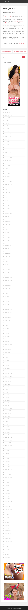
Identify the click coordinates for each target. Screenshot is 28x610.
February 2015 (8, 272)
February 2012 (8, 368)
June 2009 (7, 453)
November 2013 (8, 312)
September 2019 (8, 139)
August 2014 (7, 288)
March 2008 (7, 493)
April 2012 (7, 363)
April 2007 (7, 522)
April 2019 (7, 144)
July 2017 (7, 195)
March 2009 (7, 461)
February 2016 (8, 240)
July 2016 (7, 227)
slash (14, 12)
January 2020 (8, 136)
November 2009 (8, 440)
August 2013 (7, 320)
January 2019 (8, 152)
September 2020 (8, 115)
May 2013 (7, 328)
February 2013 (8, 336)
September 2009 (8, 445)
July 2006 (7, 546)
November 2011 (8, 376)
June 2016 (7, 229)
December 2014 (8, 277)
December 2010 (8, 405)
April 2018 (7, 171)
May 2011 (7, 392)
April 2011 (7, 394)
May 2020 (7, 125)
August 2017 (7, 192)
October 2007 (8, 506)
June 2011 (7, 389)
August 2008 (7, 480)
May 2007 (7, 520)
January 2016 (8, 243)
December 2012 (8, 341)
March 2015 (7, 269)
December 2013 (8, 309)
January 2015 (8, 275)
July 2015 (7, 259)
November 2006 (8, 536)
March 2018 (7, 173)
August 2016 (7, 224)
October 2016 (8, 219)
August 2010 (7, 416)
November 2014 (8, 280)
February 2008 (8, 496)
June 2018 (7, 168)
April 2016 (7, 235)
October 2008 (8, 474)
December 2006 (8, 533)
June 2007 (7, 517)
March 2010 (7, 429)
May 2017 (7, 200)
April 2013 (7, 331)
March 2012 (7, 365)
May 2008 (7, 488)
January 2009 (8, 466)
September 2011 (8, 381)
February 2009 (8, 464)
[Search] (23, 57)
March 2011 (7, 397)
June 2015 (7, 261)
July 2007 (7, 514)
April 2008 (7, 490)
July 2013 (7, 323)
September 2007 (8, 509)
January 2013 (8, 339)
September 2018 (8, 163)
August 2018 (7, 165)
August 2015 (7, 256)
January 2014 (8, 307)
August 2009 (7, 448)
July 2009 (7, 450)
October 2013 (8, 315)
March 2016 (7, 237)
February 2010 (8, 432)
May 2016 (7, 232)
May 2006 (7, 552)
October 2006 (8, 538)
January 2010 (8, 434)
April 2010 (7, 426)
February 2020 (8, 133)
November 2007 (8, 504)
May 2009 (7, 456)
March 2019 (7, 147)
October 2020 (8, 112)
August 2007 (7, 512)
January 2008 (8, 498)
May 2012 (7, 360)
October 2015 (8, 251)
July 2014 (7, 291)
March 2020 (7, 131)
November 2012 (8, 344)
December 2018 (8, 155)
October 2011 (8, 378)
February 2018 (8, 176)
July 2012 (7, 355)
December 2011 (8, 373)
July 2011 (7, 386)
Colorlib (11, 608)
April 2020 (7, 128)
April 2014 (7, 299)
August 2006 (7, 544)
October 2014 (8, 283)
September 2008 (8, 477)
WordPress (20, 608)
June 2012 (7, 357)
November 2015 (8, 248)
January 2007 (8, 530)
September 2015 (8, 253)
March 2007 (7, 525)
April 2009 (7, 458)
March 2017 (7, 205)
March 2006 (7, 557)
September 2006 (8, 541)
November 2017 (8, 184)
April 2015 (7, 267)
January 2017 (8, 211)
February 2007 (8, 528)
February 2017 (8, 208)
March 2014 (7, 301)
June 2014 (7, 293)
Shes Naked (5, 1)
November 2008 (8, 472)
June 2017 (7, 197)
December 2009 (8, 437)
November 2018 (8, 157)
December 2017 (8, 181)
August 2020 (7, 117)
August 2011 (7, 384)
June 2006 (7, 549)
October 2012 (8, 347)
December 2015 (8, 245)
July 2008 (7, 482)
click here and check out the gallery (11, 41)
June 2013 (7, 325)
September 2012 (8, 349)
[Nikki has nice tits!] (7, 16)
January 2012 (8, 370)
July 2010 (7, 418)
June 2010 (7, 421)
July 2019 (7, 141)
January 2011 (8, 402)
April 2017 (7, 203)
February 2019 (8, 149)
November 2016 (8, 216)
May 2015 (7, 264)
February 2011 (8, 400)
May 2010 (7, 424)
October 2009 (8, 442)
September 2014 (8, 285)
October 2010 (8, 410)
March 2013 (7, 333)
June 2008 (7, 485)
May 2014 (7, 296)
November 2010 (8, 408)
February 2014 (8, 304)
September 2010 (8, 413)
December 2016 (8, 213)
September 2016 (8, 221)
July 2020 (7, 120)
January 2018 (8, 179)
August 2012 (7, 352)
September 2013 (8, 317)
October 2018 (8, 160)
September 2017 (8, 189)
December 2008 (8, 469)
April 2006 (7, 554)
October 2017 (8, 187)
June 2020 (7, 123)
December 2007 (8, 501)
